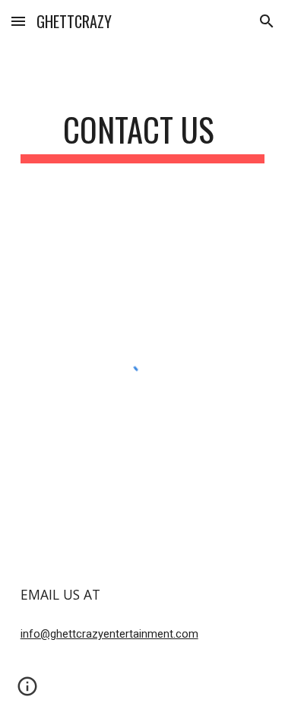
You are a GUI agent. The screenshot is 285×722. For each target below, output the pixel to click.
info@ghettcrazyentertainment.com (109, 634)
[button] (18, 21)
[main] (142, 136)
